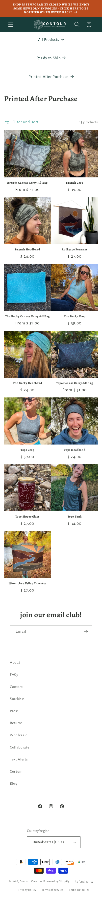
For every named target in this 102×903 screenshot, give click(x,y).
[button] (11, 24)
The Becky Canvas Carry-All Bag (27, 316)
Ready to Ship (49, 58)
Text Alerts (19, 759)
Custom (16, 771)
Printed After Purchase (48, 77)
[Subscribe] (86, 631)
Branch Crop (74, 183)
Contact (16, 687)
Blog (14, 783)
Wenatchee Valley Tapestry (27, 583)
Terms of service (52, 889)
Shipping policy (79, 889)
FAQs (14, 675)
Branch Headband (27, 249)
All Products (48, 40)
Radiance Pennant (74, 249)
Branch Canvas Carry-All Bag (27, 183)
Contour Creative (31, 881)
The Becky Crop (74, 316)
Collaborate (19, 747)
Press (14, 711)
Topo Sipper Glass (27, 517)
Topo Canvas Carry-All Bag (74, 383)
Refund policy (84, 881)
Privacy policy (27, 889)
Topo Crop (27, 450)
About (15, 662)
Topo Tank (75, 517)
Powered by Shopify (56, 881)
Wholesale (18, 735)
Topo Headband (74, 450)
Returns (16, 723)
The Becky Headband (27, 383)
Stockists (17, 699)
